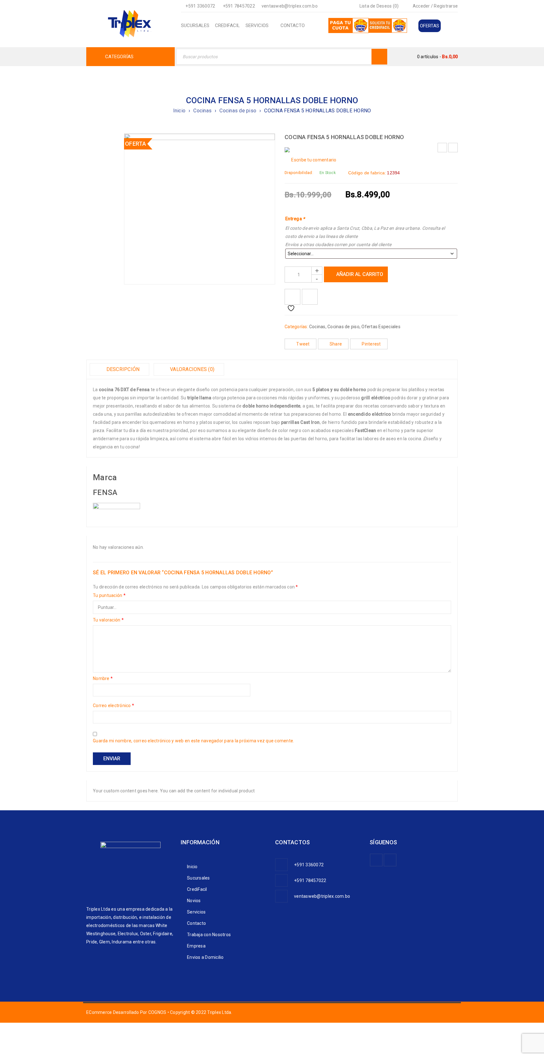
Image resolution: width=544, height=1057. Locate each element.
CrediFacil (197, 889)
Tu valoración (108, 619)
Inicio (179, 111)
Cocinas (202, 111)
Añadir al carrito (359, 274)
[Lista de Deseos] (292, 297)
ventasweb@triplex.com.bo (290, 5)
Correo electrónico (113, 705)
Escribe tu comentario (313, 159)
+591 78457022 (239, 5)
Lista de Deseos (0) (378, 5)
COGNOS (157, 1012)
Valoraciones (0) (191, 369)
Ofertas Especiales (380, 326)
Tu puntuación (109, 595)
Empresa (196, 945)
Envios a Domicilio (205, 957)
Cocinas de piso (237, 111)
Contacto (196, 923)
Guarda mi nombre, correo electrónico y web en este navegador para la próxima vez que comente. (193, 740)
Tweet (302, 343)
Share (336, 343)
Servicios (196, 911)
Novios (194, 900)
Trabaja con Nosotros (209, 934)
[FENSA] (116, 506)
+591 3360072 (200, 5)
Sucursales (198, 877)
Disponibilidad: (299, 172)
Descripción (122, 369)
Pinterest (371, 343)
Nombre (103, 678)
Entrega (295, 218)
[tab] (119, 369)
